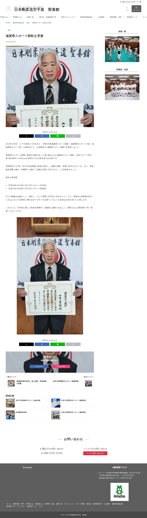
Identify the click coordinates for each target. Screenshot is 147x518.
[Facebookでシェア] (42, 136)
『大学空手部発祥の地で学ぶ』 (110, 475)
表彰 (9, 30)
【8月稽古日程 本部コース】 (109, 478)
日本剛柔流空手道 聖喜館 (36, 9)
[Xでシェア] (26, 136)
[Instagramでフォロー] (140, 2)
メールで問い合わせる (95, 453)
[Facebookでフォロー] (137, 2)
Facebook (38, 366)
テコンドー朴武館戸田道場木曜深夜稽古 (113, 473)
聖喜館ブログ (120, 467)
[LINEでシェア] (57, 136)
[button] (73, 136)
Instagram (60, 366)
